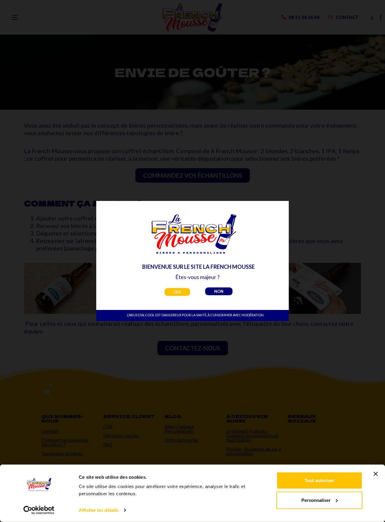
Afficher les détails (99, 510)
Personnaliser (316, 499)
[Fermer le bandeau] (376, 474)
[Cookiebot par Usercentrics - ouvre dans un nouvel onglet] (39, 510)
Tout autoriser (319, 480)
